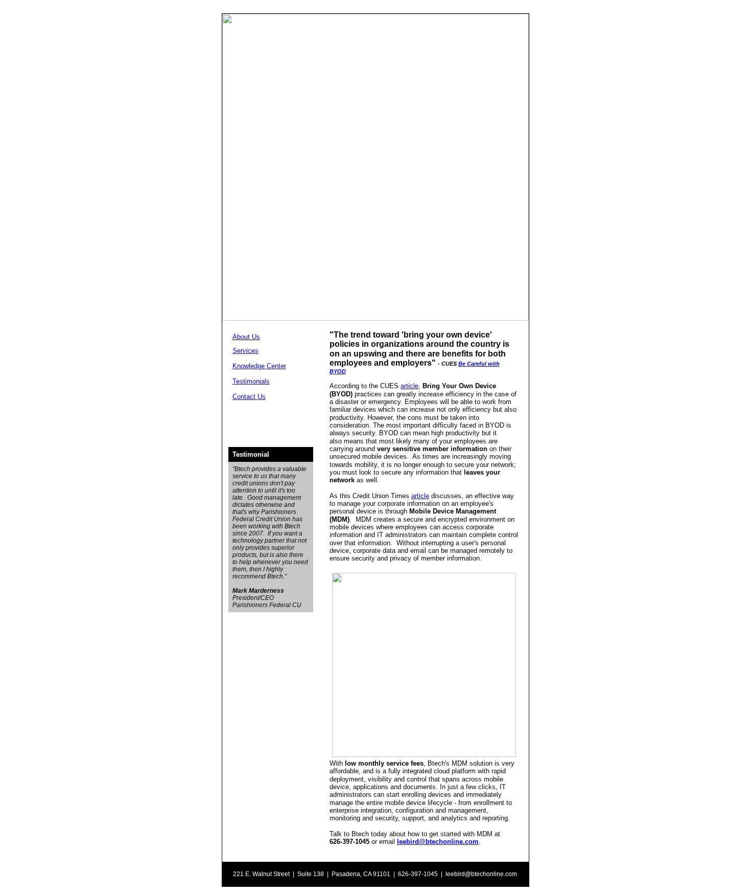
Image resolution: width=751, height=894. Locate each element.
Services (245, 350)
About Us (246, 337)
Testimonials (251, 381)
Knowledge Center (259, 366)
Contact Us (249, 396)
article (409, 386)
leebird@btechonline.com (438, 841)
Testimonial (250, 454)
